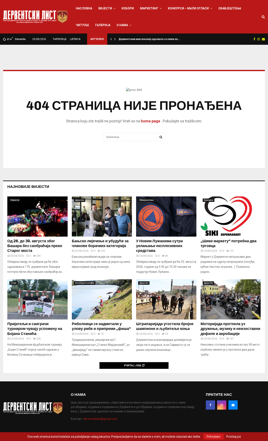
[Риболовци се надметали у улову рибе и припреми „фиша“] (102, 299)
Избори (128, 8)
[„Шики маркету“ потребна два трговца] (231, 216)
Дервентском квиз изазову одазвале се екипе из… (149, 39)
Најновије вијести (28, 186)
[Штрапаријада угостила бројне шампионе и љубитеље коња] (166, 299)
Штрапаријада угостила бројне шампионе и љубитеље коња (164, 326)
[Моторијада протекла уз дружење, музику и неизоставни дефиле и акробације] (231, 299)
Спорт (13, 283)
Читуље (82, 25)
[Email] (233, 405)
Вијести (105, 8)
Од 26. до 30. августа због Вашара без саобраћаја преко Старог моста (34, 246)
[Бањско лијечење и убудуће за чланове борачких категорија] (102, 216)
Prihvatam (213, 436)
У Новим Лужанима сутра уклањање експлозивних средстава (159, 246)
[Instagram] (221, 405)
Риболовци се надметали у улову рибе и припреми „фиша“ (101, 326)
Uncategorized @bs (84, 283)
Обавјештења (229, 8)
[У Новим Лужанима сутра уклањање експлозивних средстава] (166, 216)
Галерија (102, 25)
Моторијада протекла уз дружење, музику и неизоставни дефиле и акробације (230, 329)
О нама (122, 25)
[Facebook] (210, 405)
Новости (14, 200)
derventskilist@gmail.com (100, 418)
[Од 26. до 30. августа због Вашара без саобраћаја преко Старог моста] (37, 216)
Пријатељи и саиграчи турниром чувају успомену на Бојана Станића (34, 329)
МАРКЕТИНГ (149, 8)
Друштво (79, 200)
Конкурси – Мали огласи (188, 8)
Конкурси (208, 200)
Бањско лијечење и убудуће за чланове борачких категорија (100, 243)
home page (150, 121)
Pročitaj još (233, 436)
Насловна (84, 8)
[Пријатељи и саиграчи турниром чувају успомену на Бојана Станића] (37, 299)
